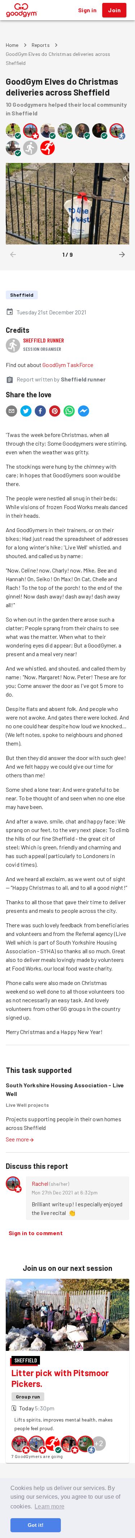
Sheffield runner (43, 340)
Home (12, 45)
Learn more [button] (49, 1506)
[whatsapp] (69, 412)
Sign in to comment (36, 1232)
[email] (11, 412)
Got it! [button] (36, 1525)
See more (17, 1139)
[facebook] (40, 412)
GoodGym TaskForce (67, 364)
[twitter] (26, 412)
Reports (41, 45)
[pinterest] (54, 412)
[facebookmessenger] (83, 412)
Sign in (87, 9)
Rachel (40, 1183)
